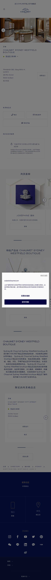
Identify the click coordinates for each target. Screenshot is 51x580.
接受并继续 (25, 302)
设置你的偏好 (25, 296)
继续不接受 (43, 275)
